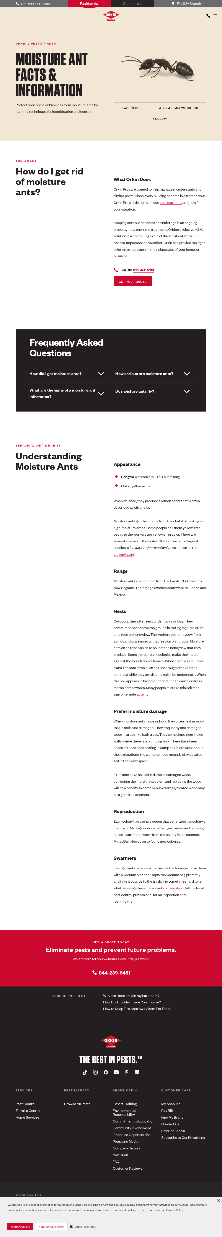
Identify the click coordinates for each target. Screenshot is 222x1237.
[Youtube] (116, 1072)
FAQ (116, 1161)
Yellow (160, 118)
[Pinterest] (126, 1072)
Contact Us (170, 1123)
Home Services (27, 1117)
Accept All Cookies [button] (20, 1227)
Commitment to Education (133, 1121)
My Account (170, 1103)
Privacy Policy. (175, 1210)
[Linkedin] (137, 1072)
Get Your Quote (133, 281)
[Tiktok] (85, 1072)
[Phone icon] (208, 15)
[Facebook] (105, 1072)
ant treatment (171, 202)
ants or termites (169, 887)
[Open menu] (215, 14)
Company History (126, 1148)
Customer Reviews (127, 1168)
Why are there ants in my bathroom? (131, 995)
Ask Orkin (120, 1154)
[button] (82, 1226)
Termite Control (28, 1110)
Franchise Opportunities (131, 1134)
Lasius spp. (132, 107)
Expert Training (125, 1103)
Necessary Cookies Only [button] (51, 1227)
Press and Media (125, 1141)
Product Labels (173, 1130)
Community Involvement (132, 1127)
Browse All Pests (77, 1103)
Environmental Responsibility (124, 1112)
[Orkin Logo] (111, 16)
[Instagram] (95, 1072)
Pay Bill (167, 1110)
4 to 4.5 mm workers (178, 107)
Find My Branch (173, 1117)
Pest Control (25, 1103)
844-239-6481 (114, 972)
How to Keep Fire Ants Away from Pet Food (136, 1008)
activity (143, 694)
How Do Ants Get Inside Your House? (132, 1002)
